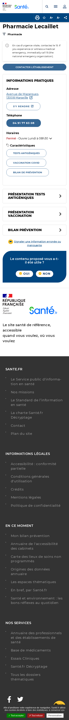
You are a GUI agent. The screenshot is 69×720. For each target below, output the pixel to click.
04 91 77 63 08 (23, 123)
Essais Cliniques (25, 658)
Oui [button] (26, 273)
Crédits (17, 489)
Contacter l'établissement (34, 67)
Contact (18, 426)
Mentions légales (26, 497)
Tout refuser (37, 715)
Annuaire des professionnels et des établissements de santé (36, 637)
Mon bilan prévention (30, 536)
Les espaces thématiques (33, 582)
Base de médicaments (31, 650)
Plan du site (21, 434)
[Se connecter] (64, 6)
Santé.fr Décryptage (29, 666)
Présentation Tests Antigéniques (26, 196)
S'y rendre (21, 106)
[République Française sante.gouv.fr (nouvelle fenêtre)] (14, 313)
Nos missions (22, 392)
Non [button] (46, 273)
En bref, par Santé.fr (29, 590)
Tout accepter (17, 715)
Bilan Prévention (25, 230)
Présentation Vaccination (21, 214)
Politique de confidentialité (36, 506)
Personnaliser (55, 715)
